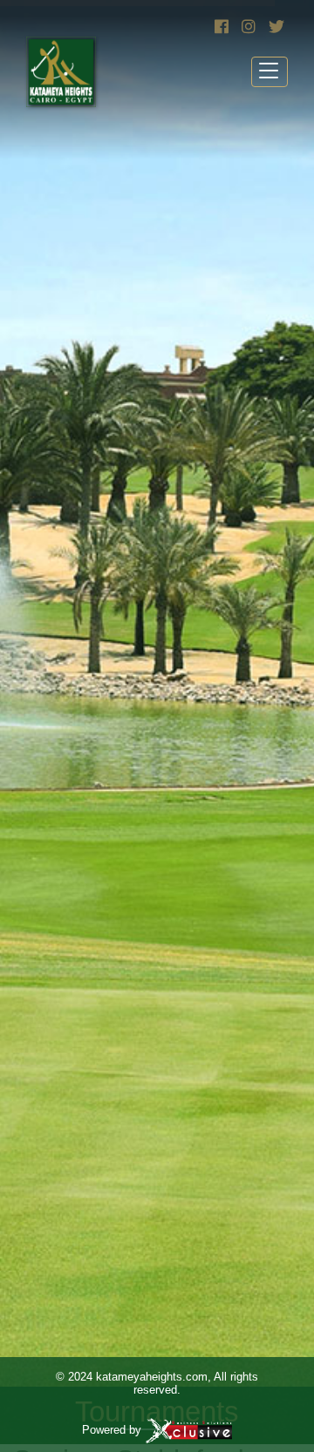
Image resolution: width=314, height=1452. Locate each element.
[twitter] (274, 27)
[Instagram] (247, 27)
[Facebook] (220, 27)
